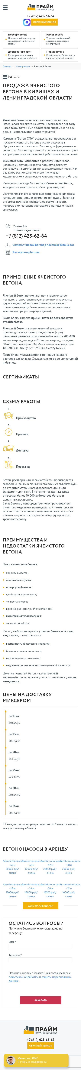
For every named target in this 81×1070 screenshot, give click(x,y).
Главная (7, 67)
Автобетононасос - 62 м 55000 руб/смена (12, 867)
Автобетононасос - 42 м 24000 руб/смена (49, 867)
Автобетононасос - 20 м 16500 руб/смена (49, 890)
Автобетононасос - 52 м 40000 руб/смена (31, 867)
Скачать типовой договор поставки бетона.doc (43, 245)
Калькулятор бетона (25, 252)
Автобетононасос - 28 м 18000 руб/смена (12, 890)
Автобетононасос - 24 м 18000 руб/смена (31, 890)
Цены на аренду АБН (40, 906)
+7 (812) (40, 16)
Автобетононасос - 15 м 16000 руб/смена (68, 890)
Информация (23, 67)
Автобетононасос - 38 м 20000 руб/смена (68, 867)
